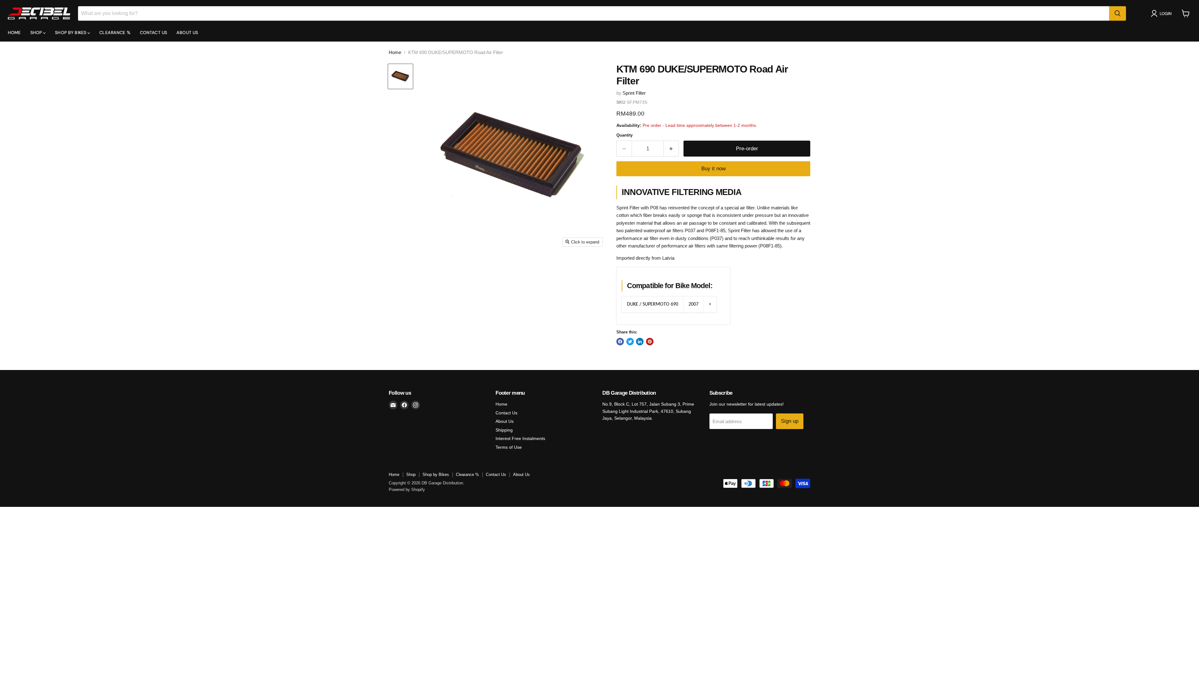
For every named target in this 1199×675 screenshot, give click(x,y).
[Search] (1117, 13)
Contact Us (153, 32)
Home (14, 32)
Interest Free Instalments (520, 438)
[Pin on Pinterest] (650, 341)
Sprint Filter (634, 93)
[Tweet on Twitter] (630, 341)
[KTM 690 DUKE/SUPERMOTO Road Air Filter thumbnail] (400, 76)
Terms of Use (509, 447)
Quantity (624, 135)
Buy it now (713, 169)
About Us (187, 32)
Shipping (504, 430)
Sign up (789, 421)
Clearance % (115, 32)
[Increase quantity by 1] (671, 149)
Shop (36, 32)
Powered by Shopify (407, 489)
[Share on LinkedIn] (640, 341)
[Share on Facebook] (620, 341)
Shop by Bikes (71, 32)
